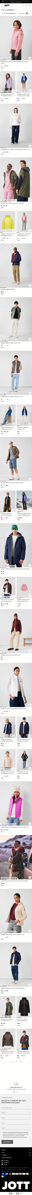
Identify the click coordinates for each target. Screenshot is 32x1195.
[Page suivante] (30, 1061)
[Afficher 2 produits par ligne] (27, 13)
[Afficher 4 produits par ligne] (30, 13)
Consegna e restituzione (11, 1169)
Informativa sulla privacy (14, 1167)
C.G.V (2, 1169)
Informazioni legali (25, 1167)
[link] (11, 1062)
